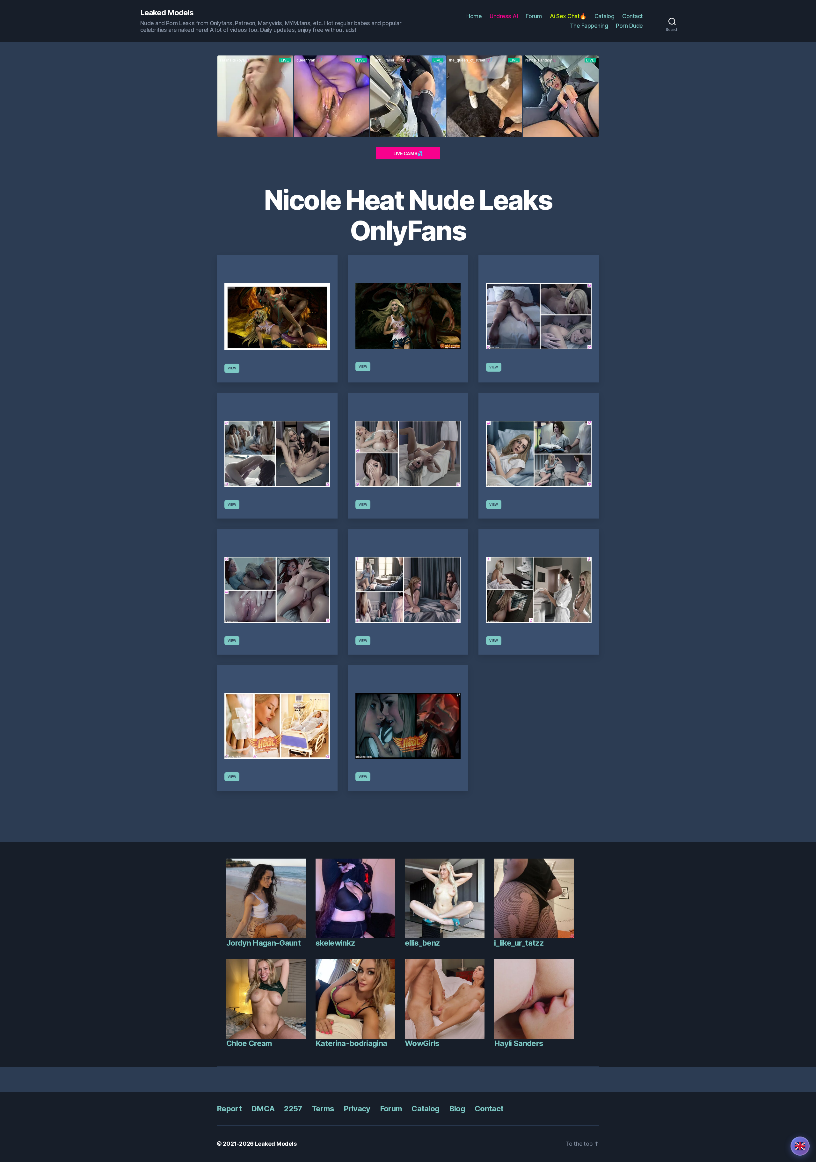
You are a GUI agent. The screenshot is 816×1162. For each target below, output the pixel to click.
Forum (534, 16)
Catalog (604, 16)
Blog (457, 1108)
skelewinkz (335, 943)
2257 (293, 1108)
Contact (632, 16)
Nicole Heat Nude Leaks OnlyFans (408, 215)
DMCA (262, 1108)
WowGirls (422, 1043)
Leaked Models (166, 13)
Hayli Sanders (518, 1043)
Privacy (357, 1108)
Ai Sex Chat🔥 (568, 16)
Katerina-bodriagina (351, 1043)
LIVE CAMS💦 (408, 153)
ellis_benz (422, 943)
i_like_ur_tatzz (519, 943)
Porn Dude (629, 25)
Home (474, 16)
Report (229, 1108)
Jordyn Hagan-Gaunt (263, 943)
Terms (323, 1108)
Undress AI (504, 16)
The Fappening (589, 25)
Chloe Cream (249, 1043)
